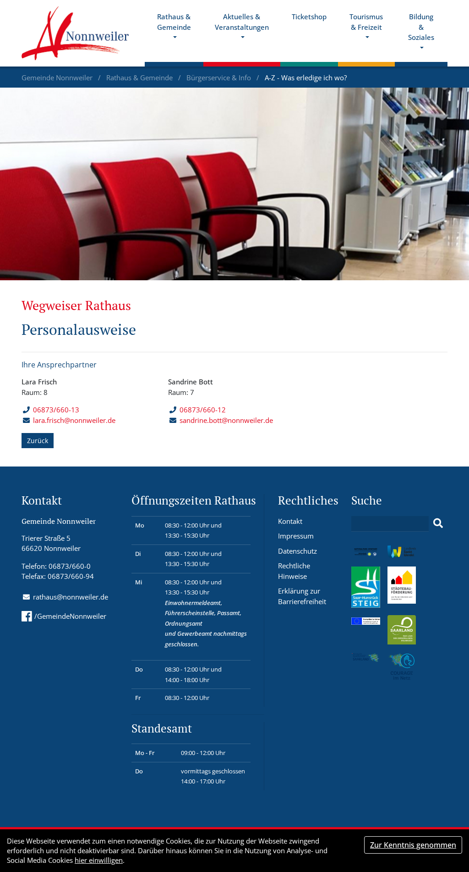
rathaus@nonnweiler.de (70, 596)
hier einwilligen (99, 860)
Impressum (296, 535)
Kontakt (290, 521)
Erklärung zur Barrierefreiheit (302, 596)
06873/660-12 (203, 409)
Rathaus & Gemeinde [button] (174, 22)
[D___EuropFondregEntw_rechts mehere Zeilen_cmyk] (365, 620)
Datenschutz (297, 550)
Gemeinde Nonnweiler (58, 77)
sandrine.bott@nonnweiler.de (226, 420)
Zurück (37, 440)
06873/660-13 (56, 409)
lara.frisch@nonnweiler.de (74, 420)
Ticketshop (309, 16)
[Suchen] (438, 523)
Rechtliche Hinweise (294, 571)
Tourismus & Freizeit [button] (366, 22)
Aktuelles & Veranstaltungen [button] (242, 22)
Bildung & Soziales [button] (421, 27)
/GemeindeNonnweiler (70, 616)
